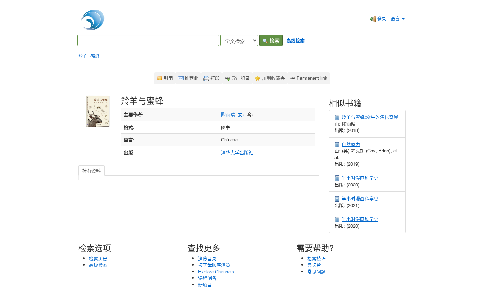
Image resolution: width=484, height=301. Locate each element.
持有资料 (91, 170)
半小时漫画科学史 (360, 177)
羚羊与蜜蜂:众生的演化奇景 (370, 116)
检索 (274, 40)
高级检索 (295, 40)
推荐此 (191, 77)
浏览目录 (207, 258)
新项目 (205, 284)
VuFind (90, 20)
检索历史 (98, 258)
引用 (168, 77)
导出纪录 (240, 77)
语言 (395, 18)
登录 (381, 18)
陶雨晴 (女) (232, 114)
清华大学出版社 (237, 152)
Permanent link (312, 77)
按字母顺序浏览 (214, 264)
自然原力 (351, 144)
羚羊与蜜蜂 (89, 56)
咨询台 (314, 264)
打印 (215, 77)
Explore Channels (216, 271)
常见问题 (316, 271)
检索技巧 (316, 258)
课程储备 (207, 277)
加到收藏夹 (273, 77)
